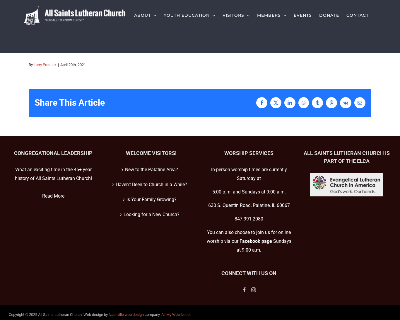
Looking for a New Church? (152, 214)
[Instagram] (253, 289)
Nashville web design (126, 314)
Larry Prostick (45, 65)
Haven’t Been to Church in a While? (151, 184)
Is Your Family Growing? (152, 199)
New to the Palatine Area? (151, 169)
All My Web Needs (176, 314)
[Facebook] (244, 289)
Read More (53, 196)
